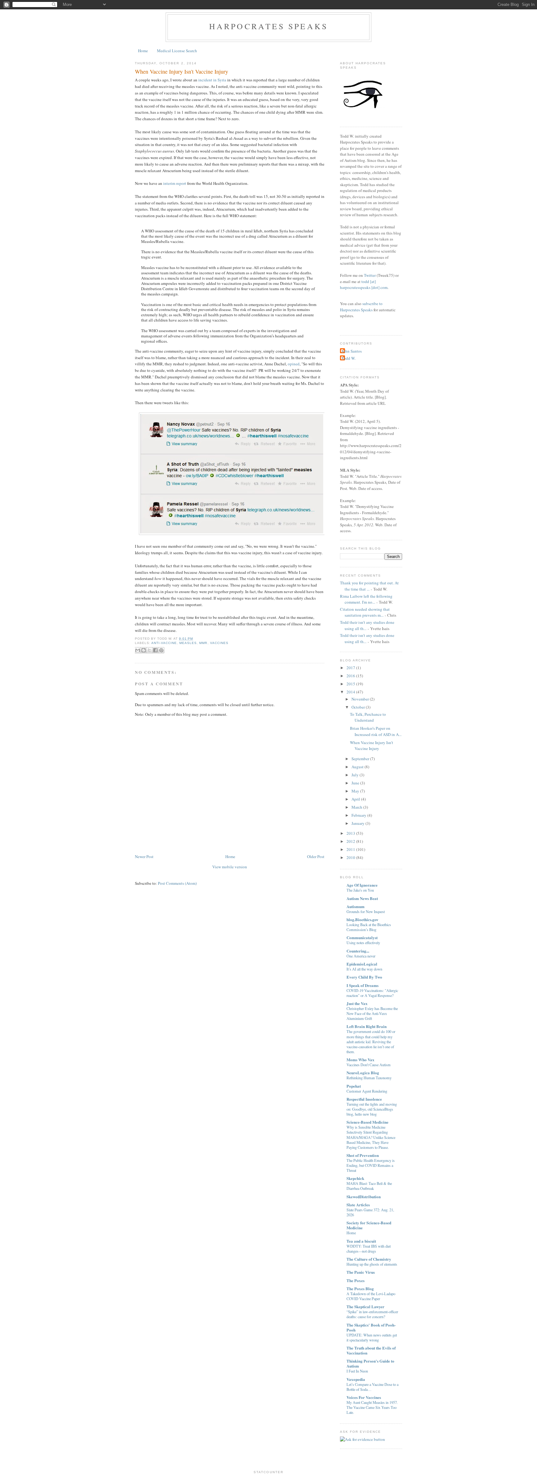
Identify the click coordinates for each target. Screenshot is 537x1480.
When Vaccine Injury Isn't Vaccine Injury (181, 71)
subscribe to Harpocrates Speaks (361, 307)
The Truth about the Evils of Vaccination (371, 1350)
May (355, 791)
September (360, 758)
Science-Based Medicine (367, 1122)
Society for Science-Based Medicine (369, 1225)
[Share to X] (149, 650)
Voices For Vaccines (364, 1397)
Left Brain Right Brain (367, 1026)
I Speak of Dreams (363, 985)
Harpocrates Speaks (268, 26)
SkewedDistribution (364, 1196)
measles (188, 643)
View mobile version (229, 867)
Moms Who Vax (360, 1059)
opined (294, 364)
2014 (351, 692)
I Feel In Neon (357, 1370)
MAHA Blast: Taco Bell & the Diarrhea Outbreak (369, 1186)
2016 (351, 675)
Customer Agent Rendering (367, 1091)
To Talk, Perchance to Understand (368, 717)
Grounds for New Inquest (366, 911)
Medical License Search (177, 50)
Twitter (370, 275)
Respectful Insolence (364, 1099)
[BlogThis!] (143, 650)
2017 (351, 667)
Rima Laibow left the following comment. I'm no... (366, 599)
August (357, 767)
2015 (351, 684)
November (360, 699)
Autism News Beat (362, 898)
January (358, 823)
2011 (351, 849)
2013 (351, 833)
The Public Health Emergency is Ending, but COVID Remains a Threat (371, 1165)
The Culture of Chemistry (369, 1259)
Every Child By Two (364, 977)
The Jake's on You (360, 890)
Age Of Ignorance (362, 885)
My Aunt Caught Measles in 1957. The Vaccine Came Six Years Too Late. (372, 1407)
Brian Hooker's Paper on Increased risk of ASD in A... (376, 731)
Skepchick (355, 1178)
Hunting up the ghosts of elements (372, 1264)
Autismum (356, 906)
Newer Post (144, 856)
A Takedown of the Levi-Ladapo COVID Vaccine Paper (371, 1296)
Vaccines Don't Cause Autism (369, 1064)
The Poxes (356, 1280)
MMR (203, 643)
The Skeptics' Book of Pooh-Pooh (371, 1327)
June (355, 783)
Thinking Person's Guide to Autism (370, 1363)
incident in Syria (212, 80)
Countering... (358, 951)
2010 (351, 857)
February (358, 815)
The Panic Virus (361, 1272)
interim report (174, 183)
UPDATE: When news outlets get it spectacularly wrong (372, 1337)
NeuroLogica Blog (363, 1073)
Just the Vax (357, 1003)
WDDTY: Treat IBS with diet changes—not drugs (369, 1249)
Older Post (315, 856)
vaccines (219, 643)
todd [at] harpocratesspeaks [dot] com (364, 284)
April (355, 799)
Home (143, 50)
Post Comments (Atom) (177, 883)
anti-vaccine (164, 643)
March (356, 807)
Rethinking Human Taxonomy (369, 1077)
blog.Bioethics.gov (363, 919)
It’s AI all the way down (364, 968)
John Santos (352, 351)
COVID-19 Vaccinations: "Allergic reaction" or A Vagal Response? (372, 993)
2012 (351, 841)
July (355, 775)
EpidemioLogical (362, 964)
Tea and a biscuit (361, 1241)
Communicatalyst (362, 937)
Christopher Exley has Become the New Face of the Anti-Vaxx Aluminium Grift (372, 1013)
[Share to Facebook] (155, 650)
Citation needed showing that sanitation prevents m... (365, 612)
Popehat (354, 1086)
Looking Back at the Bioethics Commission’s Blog (369, 927)
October (358, 707)
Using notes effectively (363, 942)
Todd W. (349, 358)
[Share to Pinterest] (161, 650)
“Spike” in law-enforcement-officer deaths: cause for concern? (372, 1314)
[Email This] (138, 650)
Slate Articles (358, 1205)
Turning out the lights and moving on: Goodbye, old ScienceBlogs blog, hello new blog (372, 1109)
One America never (361, 955)
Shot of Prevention (363, 1155)
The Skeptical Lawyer (365, 1306)
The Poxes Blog (360, 1288)
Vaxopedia (356, 1379)
